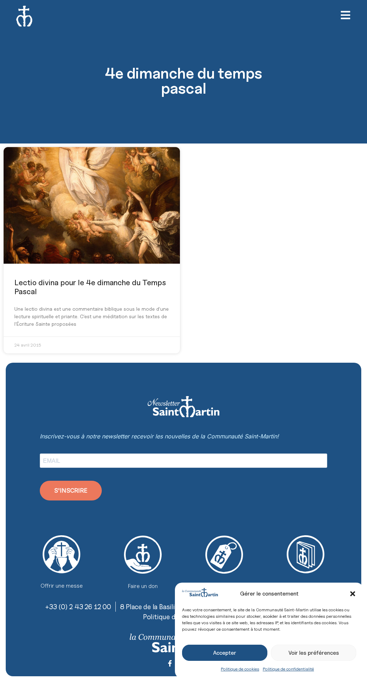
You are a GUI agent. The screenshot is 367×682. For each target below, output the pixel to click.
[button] (352, 593)
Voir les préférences (314, 653)
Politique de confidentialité (288, 669)
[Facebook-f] (170, 663)
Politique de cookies (240, 669)
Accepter (224, 653)
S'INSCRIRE (70, 490)
